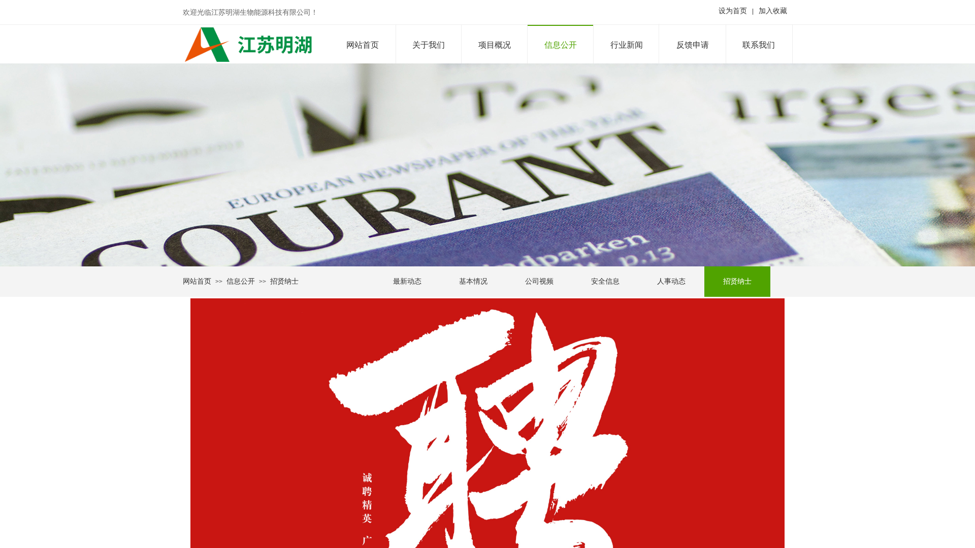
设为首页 (733, 11)
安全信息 (605, 281)
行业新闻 (626, 45)
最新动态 (407, 281)
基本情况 (473, 281)
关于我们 (428, 45)
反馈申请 (692, 45)
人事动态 (671, 281)
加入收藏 (773, 11)
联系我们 (758, 45)
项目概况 (494, 45)
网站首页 (362, 45)
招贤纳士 (737, 281)
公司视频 (539, 281)
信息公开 (560, 45)
